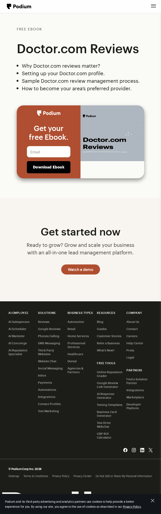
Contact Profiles (49, 404)
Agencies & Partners (75, 370)
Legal (130, 357)
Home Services (78, 336)
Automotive (76, 322)
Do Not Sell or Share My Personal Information (124, 476)
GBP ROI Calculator (104, 435)
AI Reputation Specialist (17, 352)
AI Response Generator (105, 395)
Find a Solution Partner (137, 381)
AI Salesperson (19, 322)
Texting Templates (109, 405)
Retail (71, 329)
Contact (132, 329)
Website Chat (47, 361)
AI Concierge (17, 343)
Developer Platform (133, 406)
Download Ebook (48, 167)
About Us (132, 322)
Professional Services (76, 345)
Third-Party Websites (46, 352)
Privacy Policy (60, 476)
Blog (100, 322)
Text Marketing (48, 411)
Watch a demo (80, 269)
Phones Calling (48, 336)
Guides (102, 329)
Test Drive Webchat (104, 424)
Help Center (134, 343)
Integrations (46, 397)
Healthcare (75, 354)
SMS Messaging (49, 343)
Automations (47, 389)
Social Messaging (50, 368)
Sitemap (13, 476)
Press (130, 350)
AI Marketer (16, 336)
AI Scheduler (17, 329)
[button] (153, 5)
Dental (72, 361)
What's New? (105, 350)
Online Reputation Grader (109, 374)
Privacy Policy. (132, 506)
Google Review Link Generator (107, 384)
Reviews (43, 322)
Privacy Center (82, 476)
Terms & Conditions (35, 476)
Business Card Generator (107, 413)
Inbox (42, 375)
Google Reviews (49, 329)
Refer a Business (108, 343)
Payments (45, 382)
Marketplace (135, 397)
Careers (132, 336)
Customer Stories (109, 336)
